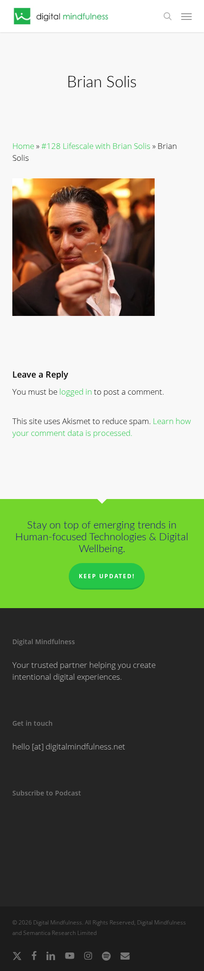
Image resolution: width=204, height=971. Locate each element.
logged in (75, 391)
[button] (186, 16)
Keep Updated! (107, 576)
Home (23, 145)
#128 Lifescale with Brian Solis (95, 145)
